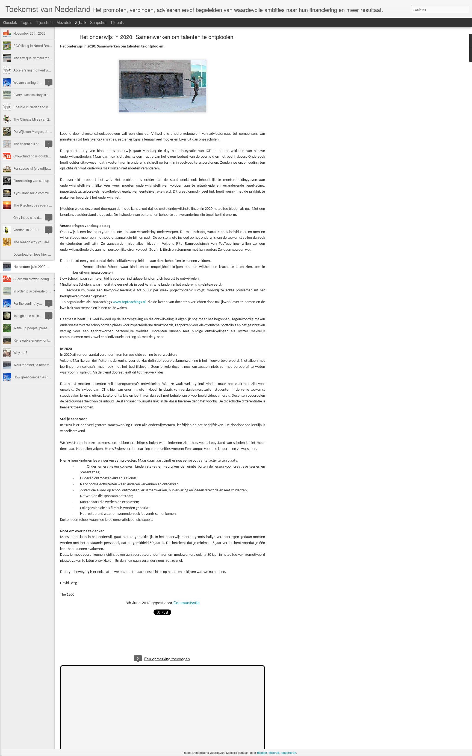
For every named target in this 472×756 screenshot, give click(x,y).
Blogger (262, 752)
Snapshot (98, 22)
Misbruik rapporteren (282, 752)
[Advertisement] (295, 121)
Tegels (26, 22)
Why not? (20, 352)
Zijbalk (80, 22)
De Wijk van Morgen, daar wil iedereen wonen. (47, 131)
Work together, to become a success (40, 364)
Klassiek (10, 22)
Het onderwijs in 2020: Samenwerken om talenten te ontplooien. (157, 37)
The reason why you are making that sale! (44, 242)
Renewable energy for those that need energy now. (51, 340)
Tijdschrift (44, 22)
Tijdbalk (117, 22)
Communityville (186, 602)
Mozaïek (64, 22)
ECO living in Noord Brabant (34, 45)
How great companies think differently (41, 377)
